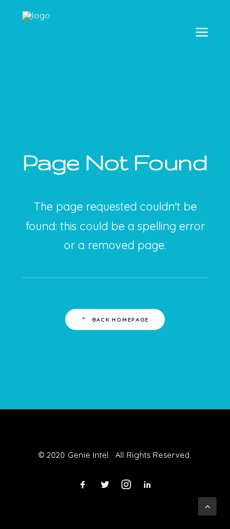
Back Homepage (120, 319)
